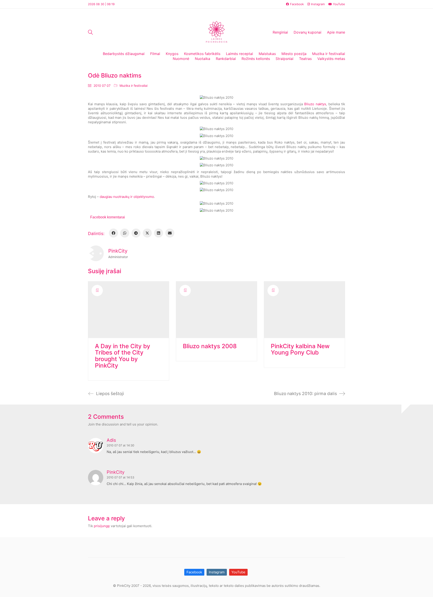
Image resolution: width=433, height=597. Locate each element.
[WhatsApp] (124, 233)
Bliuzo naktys (315, 104)
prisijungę (102, 526)
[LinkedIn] (158, 233)
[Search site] (90, 33)
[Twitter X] (147, 233)
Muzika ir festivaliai (133, 85)
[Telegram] (135, 233)
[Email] (169, 233)
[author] (96, 253)
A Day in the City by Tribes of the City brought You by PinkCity (122, 356)
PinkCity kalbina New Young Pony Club (300, 349)
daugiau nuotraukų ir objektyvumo (127, 196)
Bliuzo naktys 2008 (210, 346)
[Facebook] (113, 233)
